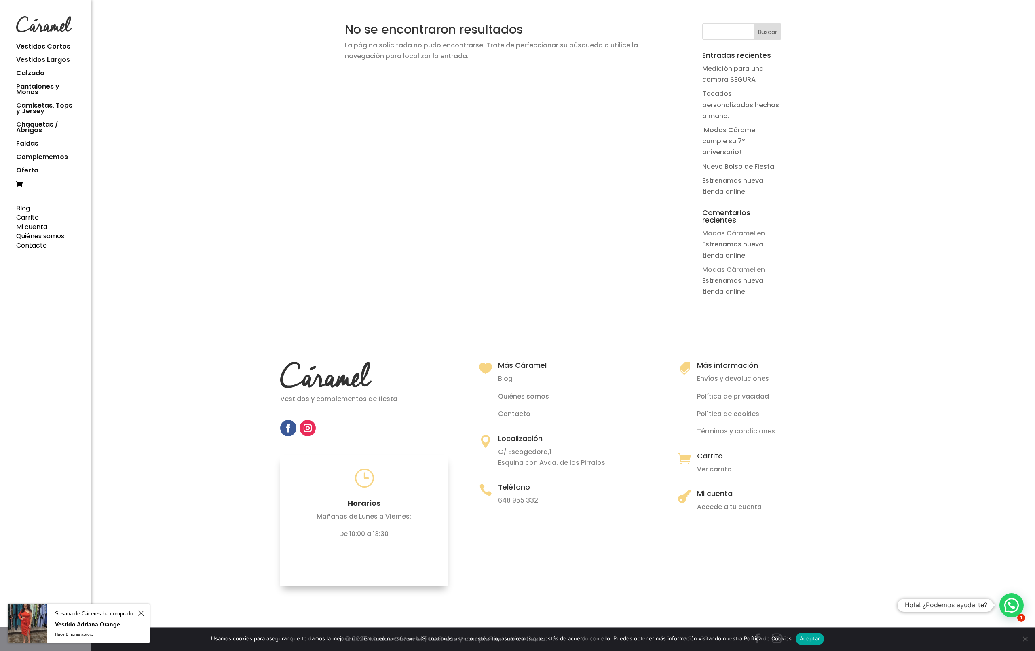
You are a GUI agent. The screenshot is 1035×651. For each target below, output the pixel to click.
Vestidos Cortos (43, 47)
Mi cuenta (31, 226)
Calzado (30, 74)
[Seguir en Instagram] (308, 428)
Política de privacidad (733, 396)
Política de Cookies (768, 638)
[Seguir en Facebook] (288, 428)
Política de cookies (728, 413)
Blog (23, 208)
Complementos (42, 157)
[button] (1011, 605)
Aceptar (810, 638)
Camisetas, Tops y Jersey (44, 109)
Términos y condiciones (736, 431)
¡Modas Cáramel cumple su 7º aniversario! (729, 141)
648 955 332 (518, 500)
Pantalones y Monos (37, 90)
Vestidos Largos (43, 60)
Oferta (27, 171)
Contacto (31, 245)
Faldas (27, 144)
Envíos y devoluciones (733, 378)
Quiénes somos (40, 236)
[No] (1025, 639)
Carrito (27, 217)
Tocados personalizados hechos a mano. (740, 104)
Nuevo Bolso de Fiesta (738, 166)
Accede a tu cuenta (729, 506)
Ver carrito (714, 469)
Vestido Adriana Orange (87, 624)
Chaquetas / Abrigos (37, 128)
